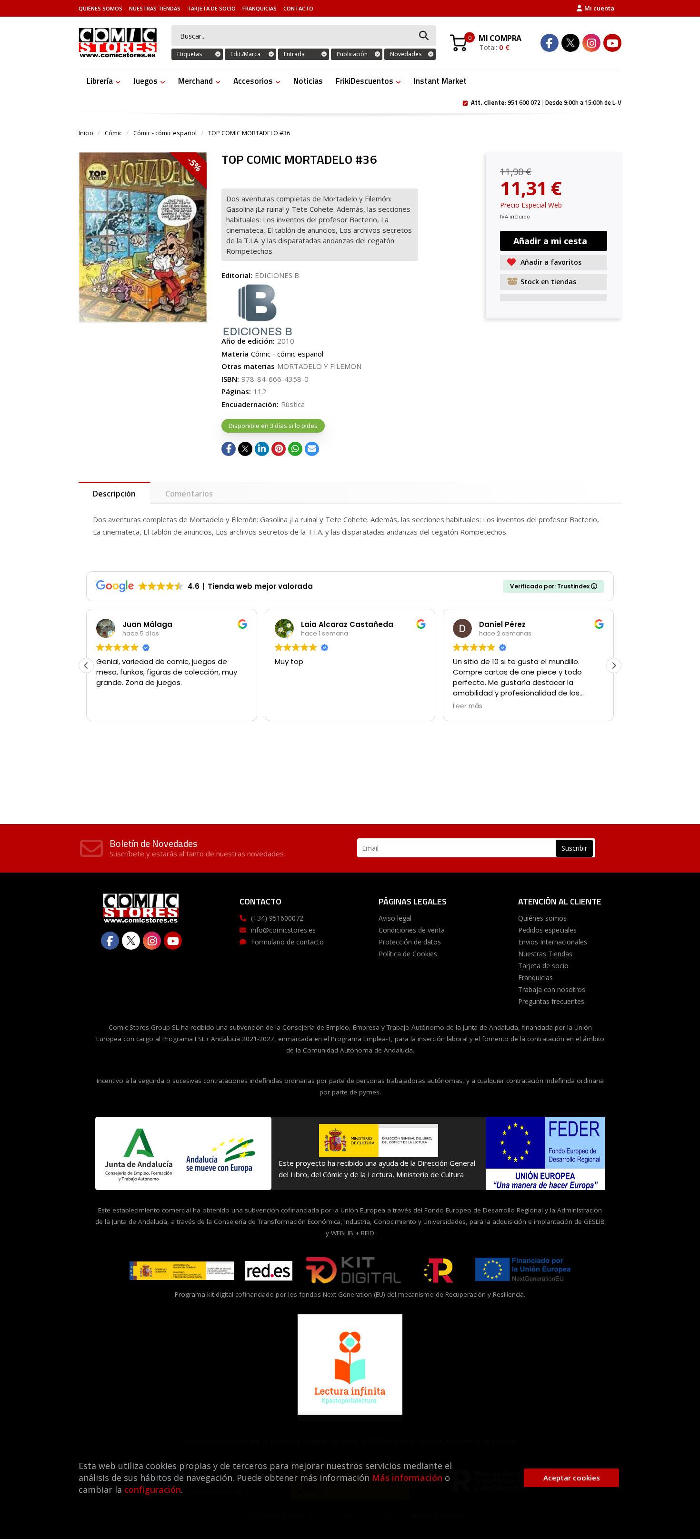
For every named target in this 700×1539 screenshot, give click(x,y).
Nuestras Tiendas (154, 8)
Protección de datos (410, 941)
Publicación (352, 54)
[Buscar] (424, 36)
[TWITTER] (570, 43)
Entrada (294, 54)
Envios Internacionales (552, 941)
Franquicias (259, 8)
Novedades (405, 54)
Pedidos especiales (547, 929)
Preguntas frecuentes (551, 1001)
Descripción (114, 493)
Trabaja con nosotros (551, 989)
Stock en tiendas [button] (548, 281)
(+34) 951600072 (277, 918)
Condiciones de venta (412, 929)
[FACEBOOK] (549, 43)
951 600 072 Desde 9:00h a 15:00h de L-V (546, 102)
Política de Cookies (408, 953)
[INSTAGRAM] (591, 43)
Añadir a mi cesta (550, 241)
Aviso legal (395, 918)
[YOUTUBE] (612, 43)
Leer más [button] (467, 706)
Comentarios (189, 493)
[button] (614, 665)
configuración (152, 1489)
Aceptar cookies (571, 1477)
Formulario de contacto (287, 941)
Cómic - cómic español (165, 133)
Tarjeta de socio (211, 8)
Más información (407, 1477)
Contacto (298, 8)
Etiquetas (189, 54)
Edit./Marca (245, 54)
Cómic (113, 133)
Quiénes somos (100, 8)
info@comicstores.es (283, 929)
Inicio (86, 133)
